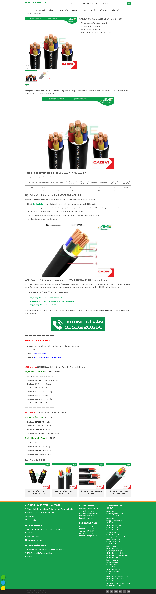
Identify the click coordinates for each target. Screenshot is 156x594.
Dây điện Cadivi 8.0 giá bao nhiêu (117, 576)
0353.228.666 (37, 350)
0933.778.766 (49, 372)
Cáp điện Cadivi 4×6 (112, 562)
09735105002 (39, 433)
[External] (3, 577)
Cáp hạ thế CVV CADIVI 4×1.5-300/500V (118, 492)
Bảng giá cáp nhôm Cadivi (114, 521)
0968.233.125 (39, 430)
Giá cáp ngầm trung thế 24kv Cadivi (118, 583)
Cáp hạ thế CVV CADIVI (86, 529)
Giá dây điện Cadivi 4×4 (113, 558)
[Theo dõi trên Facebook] (107, 591)
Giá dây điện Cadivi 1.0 (113, 523)
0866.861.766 (39, 388)
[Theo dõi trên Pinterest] (116, 591)
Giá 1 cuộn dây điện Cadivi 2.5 (115, 537)
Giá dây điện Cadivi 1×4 (113, 525)
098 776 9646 (40, 376)
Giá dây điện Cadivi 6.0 (113, 574)
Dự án (74, 10)
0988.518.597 (50, 438)
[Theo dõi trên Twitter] (111, 591)
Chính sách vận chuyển (86, 511)
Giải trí (113, 3)
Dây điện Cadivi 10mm (113, 581)
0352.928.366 (39, 392)
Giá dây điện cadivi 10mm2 (115, 578)
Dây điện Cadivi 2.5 (112, 534)
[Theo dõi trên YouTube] (124, 591)
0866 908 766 (40, 403)
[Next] (73, 43)
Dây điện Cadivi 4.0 (112, 560)
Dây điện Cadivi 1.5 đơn (113, 530)
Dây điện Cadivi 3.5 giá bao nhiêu (117, 555)
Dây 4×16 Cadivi (111, 565)
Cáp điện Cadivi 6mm (113, 572)
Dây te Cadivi (110, 518)
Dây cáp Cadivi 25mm (113, 585)
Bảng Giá (103, 10)
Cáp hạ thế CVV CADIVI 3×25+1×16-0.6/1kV (37, 492)
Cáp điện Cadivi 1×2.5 (113, 532)
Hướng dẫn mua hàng (86, 518)
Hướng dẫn (115, 10)
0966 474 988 (39, 380)
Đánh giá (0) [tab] (35, 86)
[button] (27, 67)
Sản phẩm (64, 10)
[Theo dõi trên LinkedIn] (120, 591)
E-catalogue (81, 3)
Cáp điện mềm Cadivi (113, 516)
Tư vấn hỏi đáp (104, 3)
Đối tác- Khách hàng (92, 3)
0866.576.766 (39, 399)
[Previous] (28, 43)
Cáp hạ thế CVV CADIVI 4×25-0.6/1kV (64, 492)
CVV (44, 13)
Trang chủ (40, 10)
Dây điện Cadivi (111, 511)
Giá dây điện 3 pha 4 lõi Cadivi (115, 553)
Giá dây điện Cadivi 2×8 (114, 548)
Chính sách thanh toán (86, 516)
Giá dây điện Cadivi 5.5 (113, 569)
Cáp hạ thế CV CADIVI (86, 526)
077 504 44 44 (39, 384)
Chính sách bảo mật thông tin (88, 509)
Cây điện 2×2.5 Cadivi (113, 541)
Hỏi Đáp (83, 10)
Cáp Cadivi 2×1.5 (111, 544)
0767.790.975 (39, 426)
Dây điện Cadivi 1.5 (112, 527)
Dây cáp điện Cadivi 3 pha (114, 551)
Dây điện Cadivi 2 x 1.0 (113, 539)
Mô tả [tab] (27, 86)
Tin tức (93, 10)
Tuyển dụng (72, 3)
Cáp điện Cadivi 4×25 (113, 567)
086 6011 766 (39, 454)
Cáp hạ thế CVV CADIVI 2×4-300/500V (91, 492)
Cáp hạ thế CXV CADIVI (86, 531)
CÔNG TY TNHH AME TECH (36, 2)
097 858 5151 (39, 422)
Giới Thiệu (53, 10)
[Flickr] (128, 591)
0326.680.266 (39, 395)
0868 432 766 (40, 450)
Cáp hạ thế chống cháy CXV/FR (89, 536)
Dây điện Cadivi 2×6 (112, 546)
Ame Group (105, 310)
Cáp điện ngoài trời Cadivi (114, 514)
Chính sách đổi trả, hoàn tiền (88, 513)
